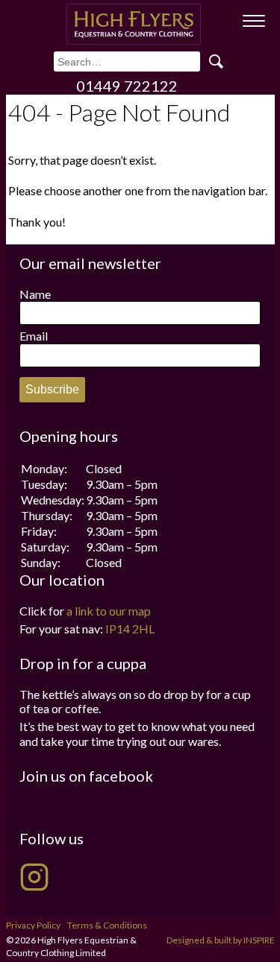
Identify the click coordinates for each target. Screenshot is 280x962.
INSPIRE (259, 940)
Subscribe (52, 389)
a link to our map (108, 611)
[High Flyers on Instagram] (34, 877)
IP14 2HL (130, 628)
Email (33, 336)
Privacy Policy (33, 925)
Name (35, 294)
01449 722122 (127, 86)
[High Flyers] (133, 24)
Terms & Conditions (107, 925)
